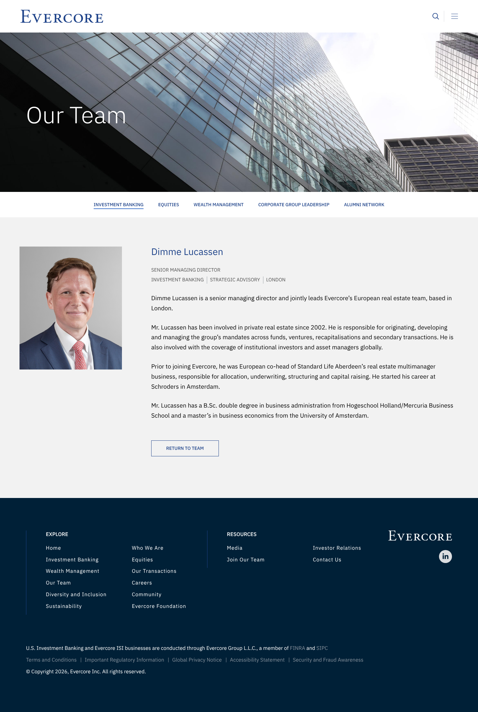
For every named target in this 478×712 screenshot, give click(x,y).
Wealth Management (219, 205)
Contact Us (327, 560)
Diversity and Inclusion (76, 594)
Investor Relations (337, 548)
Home (53, 548)
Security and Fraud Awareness (328, 660)
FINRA (297, 648)
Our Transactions (154, 571)
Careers (142, 583)
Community (147, 594)
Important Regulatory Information (124, 660)
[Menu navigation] (452, 16)
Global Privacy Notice (197, 660)
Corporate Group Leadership (293, 205)
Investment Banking (118, 205)
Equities (168, 205)
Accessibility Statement (257, 660)
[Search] (435, 16)
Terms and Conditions (51, 660)
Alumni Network (364, 205)
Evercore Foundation (159, 606)
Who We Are (148, 548)
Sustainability (64, 606)
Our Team (58, 583)
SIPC (322, 648)
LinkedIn (445, 556)
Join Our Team (246, 560)
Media (235, 548)
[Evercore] (226, 16)
